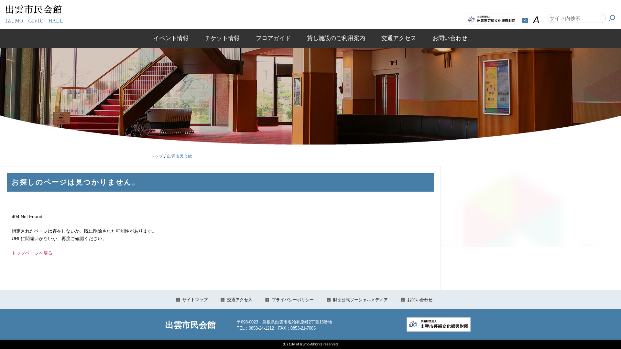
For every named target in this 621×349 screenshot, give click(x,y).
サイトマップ (195, 299)
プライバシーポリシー (293, 299)
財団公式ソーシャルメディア (360, 299)
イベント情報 (171, 38)
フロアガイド (273, 38)
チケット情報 (222, 38)
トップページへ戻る (32, 253)
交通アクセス (398, 38)
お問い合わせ (449, 38)
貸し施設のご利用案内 (336, 38)
